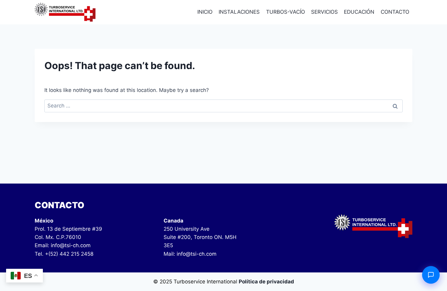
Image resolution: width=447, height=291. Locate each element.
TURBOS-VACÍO (285, 12)
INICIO (205, 12)
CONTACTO (395, 12)
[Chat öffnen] (431, 275)
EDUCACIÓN (359, 12)
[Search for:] (223, 106)
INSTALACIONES (239, 12)
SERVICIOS (324, 12)
